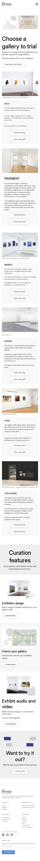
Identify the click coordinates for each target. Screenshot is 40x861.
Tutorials (24, 819)
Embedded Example (28, 807)
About (23, 823)
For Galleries (5, 817)
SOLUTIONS (5, 814)
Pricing (4, 805)
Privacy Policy (26, 825)
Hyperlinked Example (28, 805)
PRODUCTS (5, 802)
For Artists (5, 821)
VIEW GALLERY (19, 133)
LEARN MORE (10, 616)
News (23, 817)
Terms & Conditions (27, 827)
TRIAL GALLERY (19, 139)
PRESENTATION (26, 802)
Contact (24, 821)
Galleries (4, 807)
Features (4, 809)
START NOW (20, 771)
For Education (6, 819)
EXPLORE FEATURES (13, 64)
